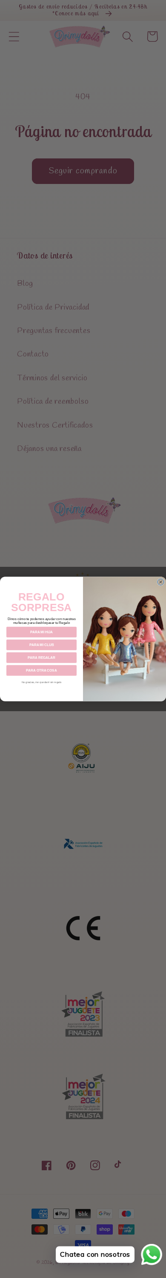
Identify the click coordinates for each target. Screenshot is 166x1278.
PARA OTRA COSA (41, 670)
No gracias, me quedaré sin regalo (42, 682)
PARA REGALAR (41, 658)
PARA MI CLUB (41, 645)
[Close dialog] (160, 582)
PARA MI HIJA (41, 632)
